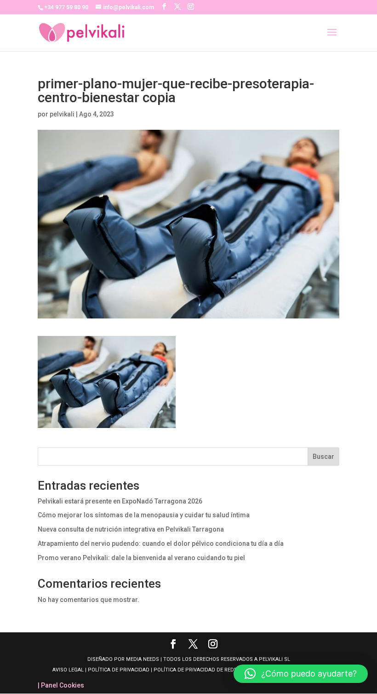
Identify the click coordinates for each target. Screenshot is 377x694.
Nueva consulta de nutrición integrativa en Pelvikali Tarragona (131, 529)
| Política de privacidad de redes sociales (208, 670)
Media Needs (142, 659)
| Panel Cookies (61, 685)
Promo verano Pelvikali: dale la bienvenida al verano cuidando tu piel (141, 557)
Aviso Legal (68, 670)
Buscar (323, 456)
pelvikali (62, 114)
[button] (301, 674)
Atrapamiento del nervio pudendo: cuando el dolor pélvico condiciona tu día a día (161, 543)
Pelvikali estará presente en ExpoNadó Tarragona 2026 (120, 501)
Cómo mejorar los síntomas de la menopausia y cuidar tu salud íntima (144, 515)
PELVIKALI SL (274, 659)
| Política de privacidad (117, 670)
